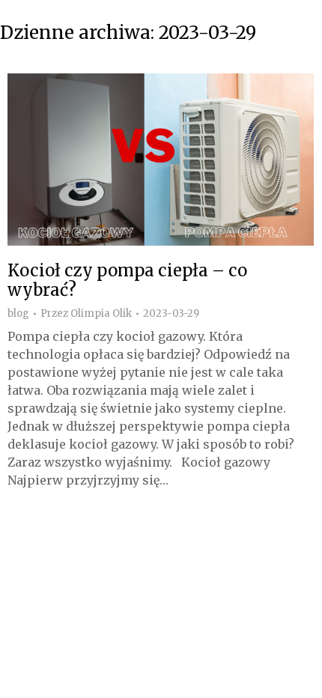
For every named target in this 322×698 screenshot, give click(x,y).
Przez (86, 314)
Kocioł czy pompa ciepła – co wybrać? (127, 280)
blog (18, 313)
